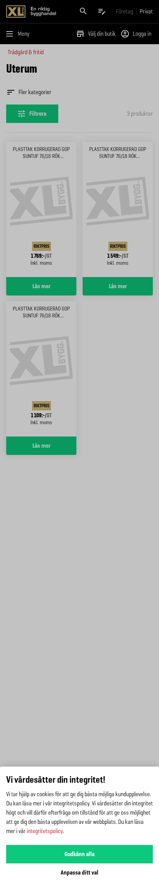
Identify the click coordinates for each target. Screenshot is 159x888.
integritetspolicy (45, 831)
